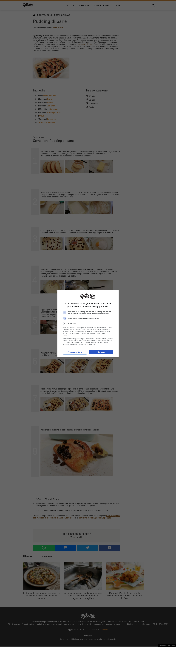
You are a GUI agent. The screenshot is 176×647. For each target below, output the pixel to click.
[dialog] (88, 323)
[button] (88, 323)
